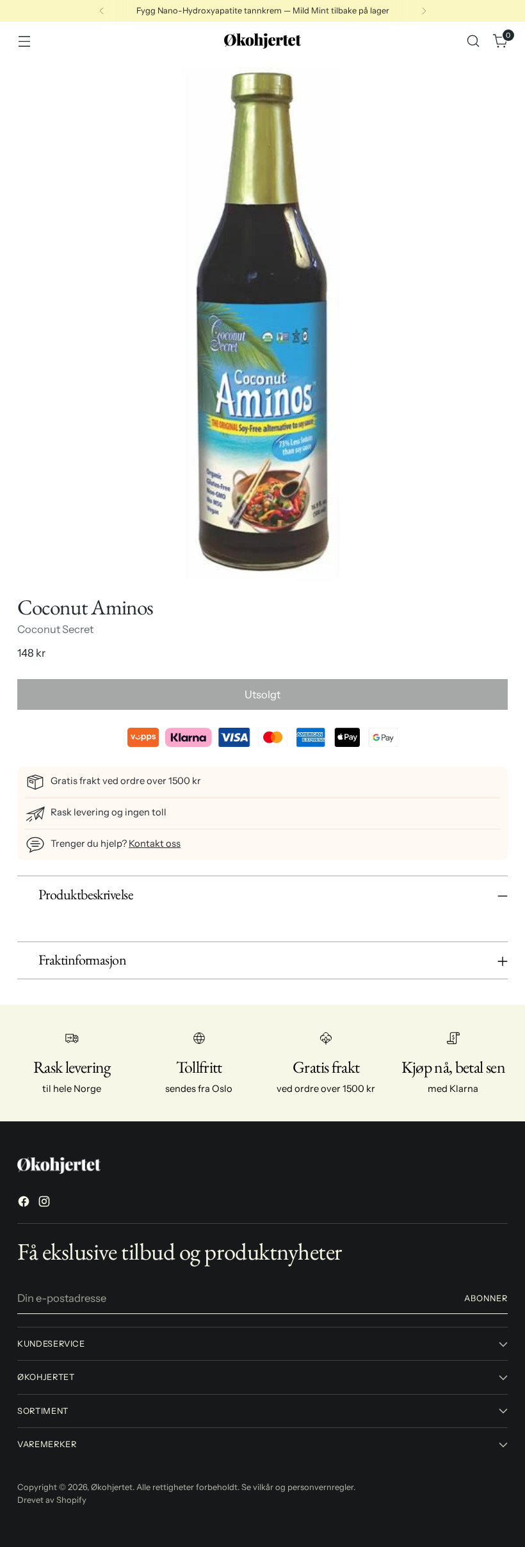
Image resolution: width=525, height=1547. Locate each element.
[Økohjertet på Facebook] (25, 1203)
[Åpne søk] (473, 41)
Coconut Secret (55, 629)
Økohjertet (112, 1487)
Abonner (486, 1298)
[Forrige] (102, 11)
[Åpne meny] (24, 41)
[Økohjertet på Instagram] (45, 1203)
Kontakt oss (155, 843)
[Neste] (424, 11)
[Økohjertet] (262, 41)
